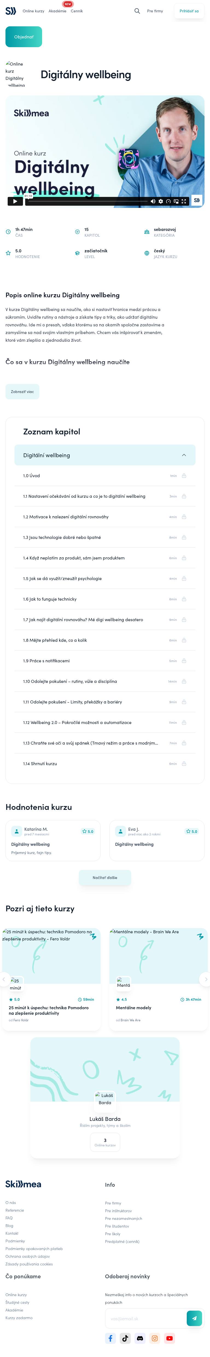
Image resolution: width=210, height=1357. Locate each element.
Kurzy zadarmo (19, 1317)
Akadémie (14, 1310)
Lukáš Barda (105, 1118)
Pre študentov (117, 1226)
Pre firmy (155, 10)
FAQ (9, 1217)
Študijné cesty (17, 1302)
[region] (105, 979)
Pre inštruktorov (118, 1210)
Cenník (77, 10)
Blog (9, 1225)
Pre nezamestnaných (123, 1218)
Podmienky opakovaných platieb (34, 1248)
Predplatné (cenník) (122, 1241)
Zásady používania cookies (29, 1263)
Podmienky (15, 1240)
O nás (10, 1202)
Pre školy (112, 1233)
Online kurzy (33, 10)
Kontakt (11, 1233)
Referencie (14, 1210)
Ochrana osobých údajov (27, 1256)
